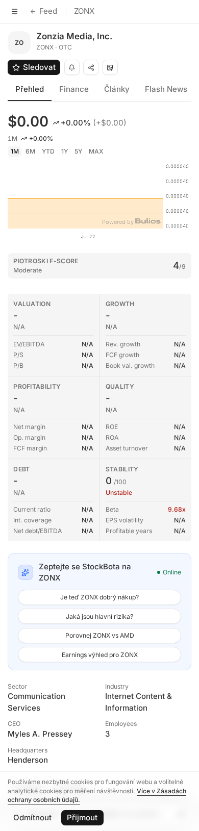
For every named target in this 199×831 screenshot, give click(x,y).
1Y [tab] (64, 151)
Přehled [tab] (29, 89)
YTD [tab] (48, 151)
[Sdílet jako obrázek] (110, 67)
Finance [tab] (74, 89)
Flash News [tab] (166, 89)
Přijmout (82, 817)
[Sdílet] (90, 67)
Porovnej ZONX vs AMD (99, 635)
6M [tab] (30, 151)
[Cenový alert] (72, 67)
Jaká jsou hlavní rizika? (99, 616)
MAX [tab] (96, 151)
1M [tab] (15, 151)
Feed (48, 11)
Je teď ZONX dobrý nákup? (99, 597)
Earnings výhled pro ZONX (100, 655)
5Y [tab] (78, 151)
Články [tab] (117, 89)
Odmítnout (32, 817)
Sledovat (39, 67)
